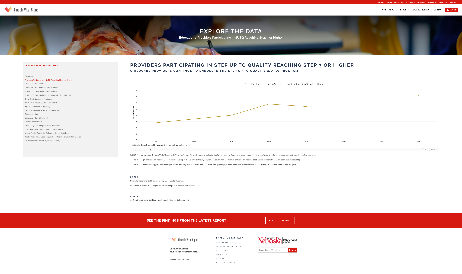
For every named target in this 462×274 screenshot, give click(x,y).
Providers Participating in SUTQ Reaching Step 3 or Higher (49, 80)
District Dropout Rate (33, 122)
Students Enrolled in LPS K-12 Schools (41, 91)
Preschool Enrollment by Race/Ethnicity (41, 88)
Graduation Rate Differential (36, 118)
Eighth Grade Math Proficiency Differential (42, 110)
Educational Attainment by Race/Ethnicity (42, 141)
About (392, 10)
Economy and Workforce (230, 247)
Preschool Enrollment (34, 84)
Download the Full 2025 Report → (443, 2)
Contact (438, 10)
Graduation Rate (31, 114)
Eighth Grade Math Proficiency (37, 106)
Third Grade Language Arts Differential (41, 103)
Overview (29, 76)
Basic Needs (222, 251)
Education (186, 37)
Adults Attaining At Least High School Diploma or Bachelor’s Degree (53, 137)
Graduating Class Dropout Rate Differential (42, 125)
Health (220, 259)
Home (383, 10)
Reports (404, 10)
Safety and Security (227, 263)
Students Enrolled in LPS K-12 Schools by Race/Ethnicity (48, 95)
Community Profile (226, 243)
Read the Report (280, 220)
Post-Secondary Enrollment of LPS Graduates (44, 129)
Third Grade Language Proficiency (39, 99)
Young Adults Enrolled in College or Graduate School (47, 133)
